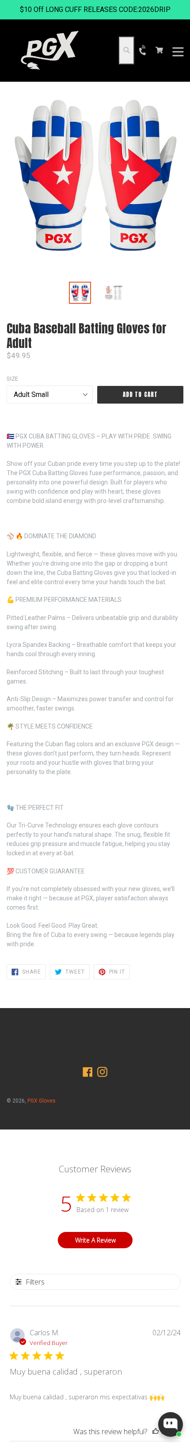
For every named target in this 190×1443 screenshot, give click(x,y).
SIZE (12, 378)
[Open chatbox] (170, 1424)
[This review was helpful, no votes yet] (155, 1431)
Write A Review (95, 1240)
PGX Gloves (41, 1101)
